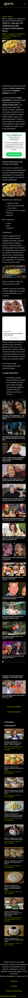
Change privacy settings (8, 996)
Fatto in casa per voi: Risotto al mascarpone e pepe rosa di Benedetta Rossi (12, 887)
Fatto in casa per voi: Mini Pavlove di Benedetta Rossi (13, 838)
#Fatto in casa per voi (9, 34)
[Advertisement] (14, 70)
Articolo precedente (14, 707)
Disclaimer (14, 981)
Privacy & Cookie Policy (14, 991)
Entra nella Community (14, 154)
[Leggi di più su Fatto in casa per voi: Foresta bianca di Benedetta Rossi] (14, 930)
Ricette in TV (14, 748)
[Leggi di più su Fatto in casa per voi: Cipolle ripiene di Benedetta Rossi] (14, 759)
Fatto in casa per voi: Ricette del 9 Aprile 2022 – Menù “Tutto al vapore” (13, 743)
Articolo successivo (14, 712)
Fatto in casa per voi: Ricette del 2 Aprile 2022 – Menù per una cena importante (13, 914)
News (7, 36)
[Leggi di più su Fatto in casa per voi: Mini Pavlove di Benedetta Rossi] (14, 830)
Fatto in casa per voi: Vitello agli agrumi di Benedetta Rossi (13, 862)
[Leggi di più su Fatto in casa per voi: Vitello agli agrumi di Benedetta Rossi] (14, 853)
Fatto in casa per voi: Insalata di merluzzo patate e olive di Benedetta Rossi (13, 815)
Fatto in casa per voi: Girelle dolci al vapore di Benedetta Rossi (13, 791)
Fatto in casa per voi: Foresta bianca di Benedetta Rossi (13, 939)
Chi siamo (14, 986)
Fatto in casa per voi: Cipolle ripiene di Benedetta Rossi (13, 768)
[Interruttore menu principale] (25, 4)
